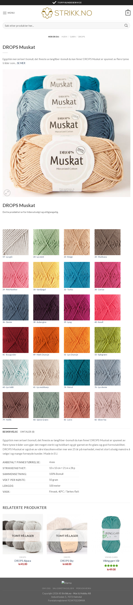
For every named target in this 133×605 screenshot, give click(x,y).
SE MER (21, 63)
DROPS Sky (66, 560)
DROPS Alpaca (23, 560)
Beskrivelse (10, 431)
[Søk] (126, 25)
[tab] (10, 431)
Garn (73, 36)
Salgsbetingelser (63, 588)
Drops (81, 36)
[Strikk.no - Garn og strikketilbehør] (66, 13)
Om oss (46, 588)
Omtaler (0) (27, 431)
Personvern (83, 588)
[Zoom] (7, 193)
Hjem (64, 36)
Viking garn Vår (111, 560)
